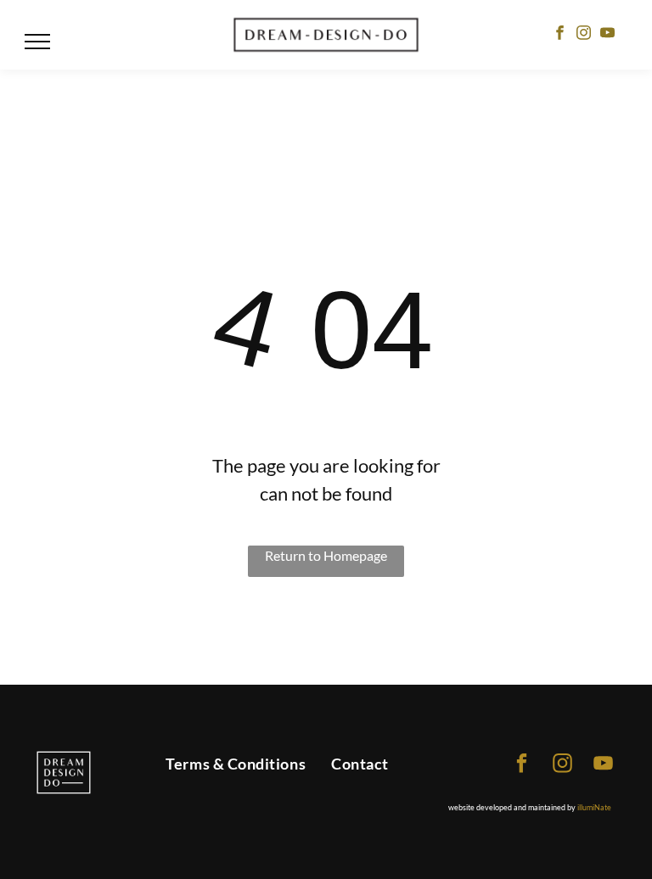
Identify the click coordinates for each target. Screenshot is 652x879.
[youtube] (607, 35)
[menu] (37, 42)
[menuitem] (235, 764)
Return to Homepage (326, 555)
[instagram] (583, 35)
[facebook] (559, 35)
